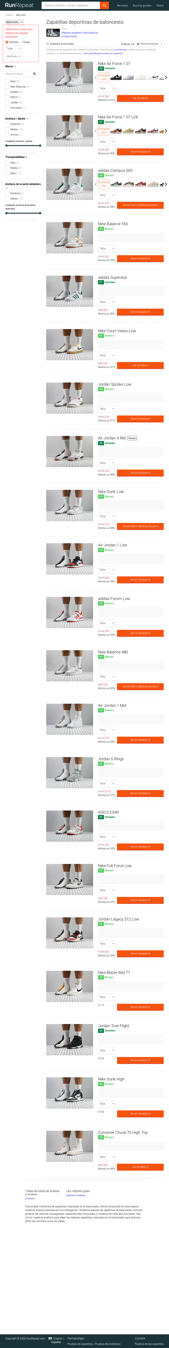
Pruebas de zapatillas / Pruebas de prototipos (94, 1344)
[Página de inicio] (20, 5)
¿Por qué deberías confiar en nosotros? (103, 53)
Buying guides (142, 5)
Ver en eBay (139, 1166)
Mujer (26, 42)
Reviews (122, 5)
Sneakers (9, 15)
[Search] (104, 5)
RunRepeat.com (36, 1338)
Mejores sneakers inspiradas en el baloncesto (80, 34)
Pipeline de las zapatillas (149, 1344)
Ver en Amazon (139, 151)
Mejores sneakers (76, 1195)
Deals (160, 5)
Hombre (13, 42)
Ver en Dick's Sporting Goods (139, 205)
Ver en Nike (139, 98)
